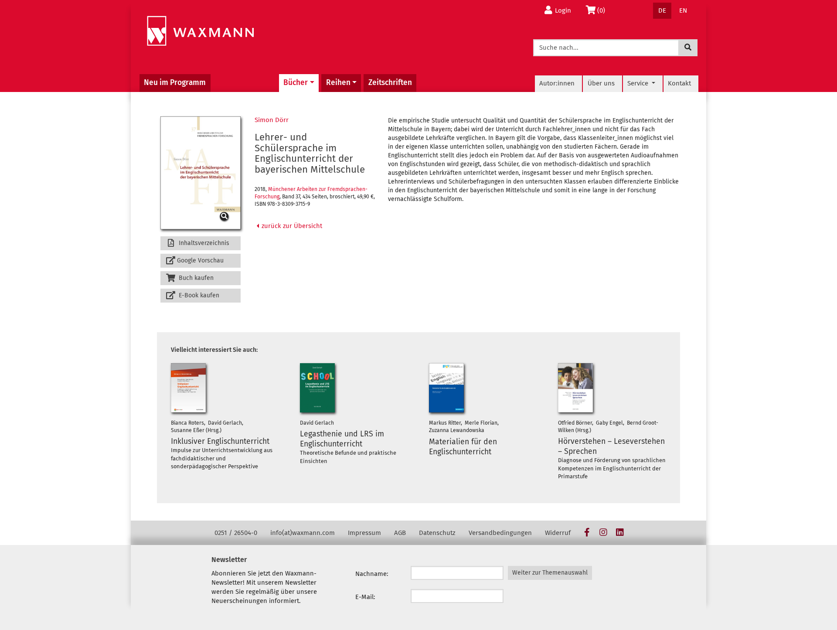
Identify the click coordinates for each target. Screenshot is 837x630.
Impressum (364, 533)
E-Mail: (365, 597)
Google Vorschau (200, 260)
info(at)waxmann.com (302, 533)
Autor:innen (557, 83)
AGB (400, 533)
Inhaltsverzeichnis (203, 243)
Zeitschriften (390, 82)
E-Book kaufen (198, 295)
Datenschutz (437, 533)
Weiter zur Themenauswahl (550, 572)
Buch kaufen (195, 278)
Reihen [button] (338, 82)
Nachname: (371, 574)
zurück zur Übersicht (291, 226)
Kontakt (679, 83)
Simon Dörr (272, 120)
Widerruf (558, 533)
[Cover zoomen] (200, 173)
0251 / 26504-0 (235, 533)
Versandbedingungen (500, 533)
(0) (603, 10)
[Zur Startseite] (200, 31)
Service (638, 83)
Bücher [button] (295, 82)
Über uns (601, 83)
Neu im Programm (175, 82)
